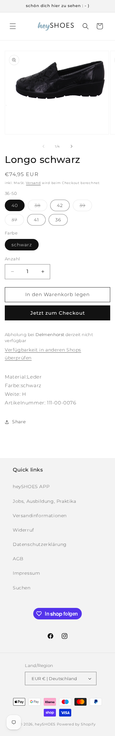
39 (86, 206)
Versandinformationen (40, 515)
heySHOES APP (31, 486)
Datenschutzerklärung (40, 544)
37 (18, 221)
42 (60, 205)
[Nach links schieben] (43, 146)
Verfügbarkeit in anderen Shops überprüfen (43, 354)
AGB (18, 559)
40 (15, 205)
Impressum (26, 573)
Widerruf (23, 530)
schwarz (22, 245)
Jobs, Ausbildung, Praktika (44, 501)
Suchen (22, 588)
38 (40, 206)
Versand (33, 183)
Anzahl (12, 258)
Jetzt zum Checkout (57, 313)
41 (36, 220)
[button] (13, 26)
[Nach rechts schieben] (72, 146)
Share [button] (19, 422)
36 (58, 220)
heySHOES (45, 724)
